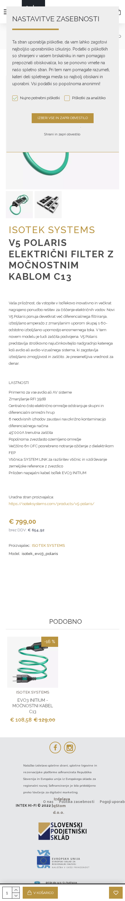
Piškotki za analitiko (89, 98)
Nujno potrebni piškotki (40, 98)
